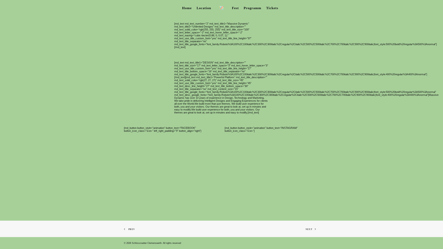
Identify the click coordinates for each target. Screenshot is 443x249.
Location (204, 8)
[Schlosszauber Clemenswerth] (221, 8)
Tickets (272, 8)
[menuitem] (187, 8)
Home (187, 8)
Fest (235, 8)
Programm (252, 8)
